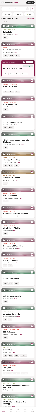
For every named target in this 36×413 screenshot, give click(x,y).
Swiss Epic (7, 32)
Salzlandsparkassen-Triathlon (15, 213)
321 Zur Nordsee (10, 196)
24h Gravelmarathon (11, 178)
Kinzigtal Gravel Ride (11, 160)
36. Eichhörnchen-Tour (12, 122)
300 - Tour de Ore (10, 104)
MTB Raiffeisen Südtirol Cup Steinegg (14, 403)
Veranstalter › (31, 18)
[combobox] (15, 9)
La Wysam (7, 368)
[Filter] (33, 9)
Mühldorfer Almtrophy (12, 296)
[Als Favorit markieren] (32, 26)
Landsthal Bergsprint (11, 314)
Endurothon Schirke (11, 278)
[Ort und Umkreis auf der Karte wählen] (27, 8)
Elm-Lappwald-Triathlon (13, 246)
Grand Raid (7, 350)
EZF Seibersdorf (9, 332)
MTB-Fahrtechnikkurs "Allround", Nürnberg (16, 386)
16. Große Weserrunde (12, 68)
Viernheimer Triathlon (12, 228)
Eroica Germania (10, 86)
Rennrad (7, 14)
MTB (30, 14)
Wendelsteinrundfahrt (12, 50)
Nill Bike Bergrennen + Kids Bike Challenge (16, 141)
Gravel (19, 14)
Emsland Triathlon (10, 260)
